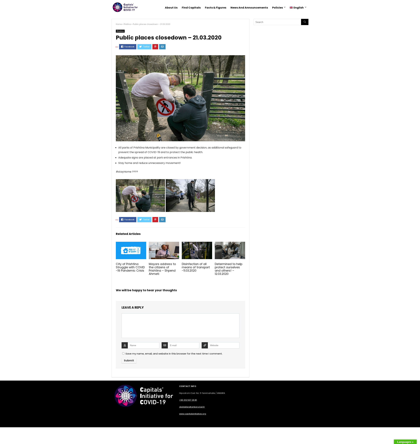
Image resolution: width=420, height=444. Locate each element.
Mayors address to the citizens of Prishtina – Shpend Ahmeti (162, 269)
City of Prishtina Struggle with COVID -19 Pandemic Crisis (130, 267)
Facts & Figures (215, 8)
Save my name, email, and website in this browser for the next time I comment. (174, 353)
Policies (277, 8)
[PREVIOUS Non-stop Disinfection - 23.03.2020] (3, 436)
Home (119, 24)
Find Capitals (191, 8)
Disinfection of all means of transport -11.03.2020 (196, 267)
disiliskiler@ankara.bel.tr (192, 406)
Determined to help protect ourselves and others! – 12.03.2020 (228, 269)
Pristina (127, 24)
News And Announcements (249, 8)
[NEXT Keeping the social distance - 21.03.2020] (416, 436)
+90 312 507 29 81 (188, 400)
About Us (171, 8)
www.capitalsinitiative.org (192, 413)
